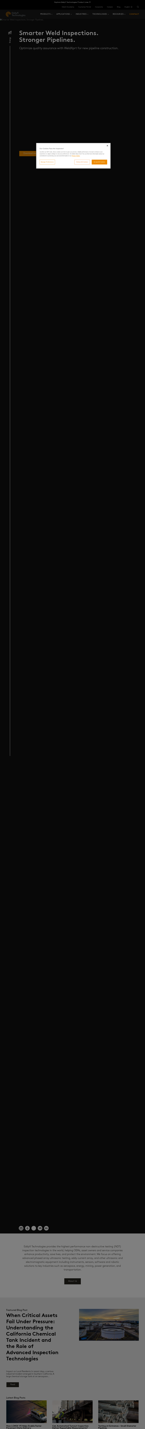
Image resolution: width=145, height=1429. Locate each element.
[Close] (107, 145)
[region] (73, 156)
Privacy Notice (76, 155)
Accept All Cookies (99, 162)
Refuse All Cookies (82, 162)
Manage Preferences (47, 162)
